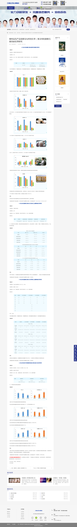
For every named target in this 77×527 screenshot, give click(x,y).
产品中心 (8, 509)
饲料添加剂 (18, 461)
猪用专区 (8, 511)
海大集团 (43, 498)
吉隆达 (15, 461)
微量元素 (26, 8)
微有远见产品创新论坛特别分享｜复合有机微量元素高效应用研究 (32, 32)
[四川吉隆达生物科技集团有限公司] (13, 3)
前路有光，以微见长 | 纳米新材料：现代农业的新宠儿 (20, 468)
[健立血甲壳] (62, 63)
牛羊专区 (8, 515)
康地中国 (43, 493)
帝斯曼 (11, 498)
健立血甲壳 (62, 71)
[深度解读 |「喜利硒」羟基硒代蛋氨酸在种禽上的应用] (46, 480)
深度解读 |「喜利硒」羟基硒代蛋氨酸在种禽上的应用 (60, 478)
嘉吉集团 (12, 496)
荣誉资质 (22, 515)
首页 (15, 32)
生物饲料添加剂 (21, 29)
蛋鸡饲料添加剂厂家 (15, 29)
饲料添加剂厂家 (32, 29)
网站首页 (11, 8)
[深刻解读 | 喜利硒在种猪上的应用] (14, 480)
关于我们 (22, 509)
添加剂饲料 (27, 29)
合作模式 (40, 8)
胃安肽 (62, 55)
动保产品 (18, 8)
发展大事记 (22, 518)
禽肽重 (62, 87)
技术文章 (18, 32)
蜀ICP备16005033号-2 (38, 525)
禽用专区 (8, 513)
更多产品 (33, 8)
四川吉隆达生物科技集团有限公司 (15, 457)
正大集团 (12, 495)
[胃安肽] (62, 47)
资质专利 (22, 513)
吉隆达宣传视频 (13, 493)
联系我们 (22, 516)
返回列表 (58, 106)
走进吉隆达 (63, 8)
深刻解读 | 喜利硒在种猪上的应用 (29, 478)
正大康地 (43, 495)
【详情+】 (25, 483)
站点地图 (13, 524)
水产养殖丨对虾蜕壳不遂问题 (41, 468)
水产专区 (8, 516)
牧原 (42, 496)
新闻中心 (55, 8)
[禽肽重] (62, 80)
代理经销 (48, 8)
